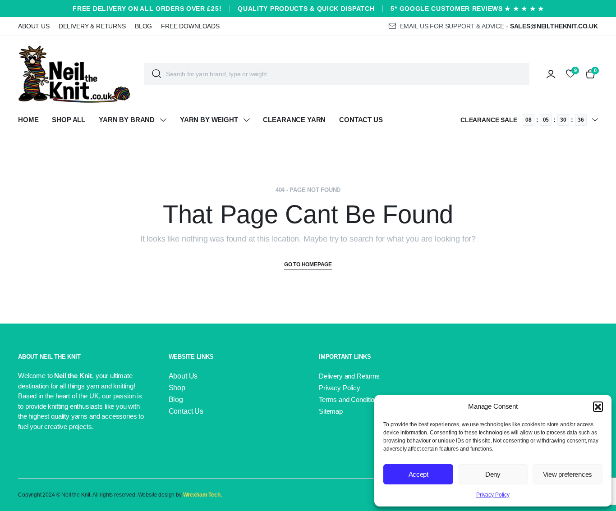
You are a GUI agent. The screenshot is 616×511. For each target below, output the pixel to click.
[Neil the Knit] (74, 74)
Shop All (68, 119)
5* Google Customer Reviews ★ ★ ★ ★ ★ (467, 8)
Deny (493, 474)
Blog (143, 26)
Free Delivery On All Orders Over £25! (147, 8)
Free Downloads (190, 26)
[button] (597, 406)
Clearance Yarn (294, 119)
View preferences (567, 474)
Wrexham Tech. (202, 495)
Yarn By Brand (127, 119)
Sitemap (331, 411)
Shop (177, 388)
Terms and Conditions (350, 399)
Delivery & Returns (92, 26)
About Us (34, 26)
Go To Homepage (308, 264)
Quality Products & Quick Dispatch (306, 8)
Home (28, 119)
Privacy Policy (493, 495)
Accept (418, 474)
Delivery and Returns (349, 376)
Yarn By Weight (209, 119)
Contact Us (360, 119)
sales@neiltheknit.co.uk (554, 26)
